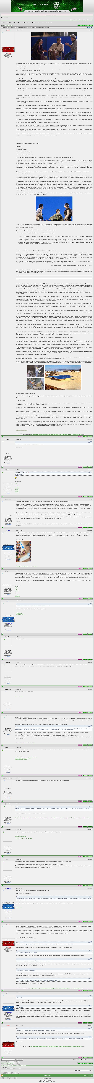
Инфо (36, 11)
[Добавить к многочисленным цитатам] (85, 436)
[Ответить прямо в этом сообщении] (90, 436)
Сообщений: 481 (8, 519)
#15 (91, 829)
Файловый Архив (52, 11)
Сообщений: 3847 (8, 1013)
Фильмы (83, 1059)
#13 (91, 778)
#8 (91, 636)
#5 (91, 530)
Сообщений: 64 (7, 651)
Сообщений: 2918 (7, 589)
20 (5, 772)
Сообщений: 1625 (7, 847)
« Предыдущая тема (76, 1059)
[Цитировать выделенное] (80, 436)
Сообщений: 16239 (8, 54)
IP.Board (44, 1080)
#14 (91, 803)
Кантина (83, 434)
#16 (91, 859)
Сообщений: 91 (7, 703)
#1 (91, 30)
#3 (91, 469)
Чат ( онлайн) (60, 11)
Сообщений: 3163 (7, 457)
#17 (91, 888)
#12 (91, 747)
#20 (91, 1025)
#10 (91, 689)
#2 (91, 439)
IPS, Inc (52, 1080)
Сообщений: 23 (7, 729)
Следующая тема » (89, 1059)
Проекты (41, 11)
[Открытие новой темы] (89, 25)
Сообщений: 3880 (8, 624)
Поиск (65, 11)
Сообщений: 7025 (8, 911)
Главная (28, 11)
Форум (32, 11)
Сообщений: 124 (8, 818)
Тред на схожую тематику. (21, 429)
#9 (91, 662)
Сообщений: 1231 (7, 792)
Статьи (45, 11)
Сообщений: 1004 (7, 876)
